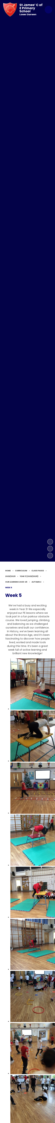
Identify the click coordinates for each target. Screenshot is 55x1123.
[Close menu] (48, 9)
